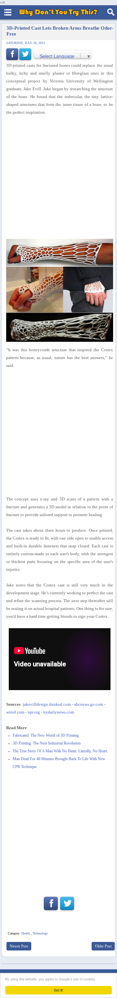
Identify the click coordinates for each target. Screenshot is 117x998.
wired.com (15, 712)
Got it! (58, 990)
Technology (40, 933)
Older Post (103, 946)
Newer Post (19, 946)
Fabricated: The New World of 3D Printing (46, 735)
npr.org (34, 712)
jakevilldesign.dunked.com (47, 704)
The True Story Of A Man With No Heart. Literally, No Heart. (60, 751)
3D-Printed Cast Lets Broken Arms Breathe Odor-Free (59, 30)
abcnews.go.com (88, 704)
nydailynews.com (58, 712)
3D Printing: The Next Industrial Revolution (47, 743)
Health (25, 933)
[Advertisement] (58, 830)
